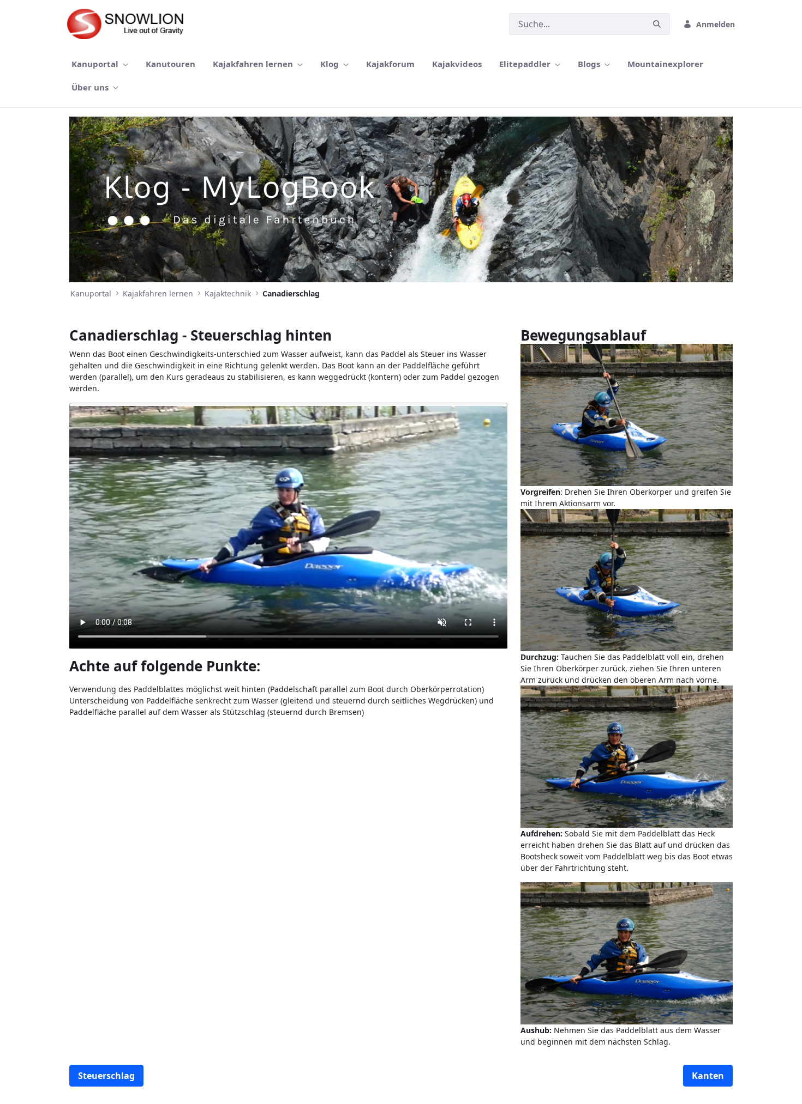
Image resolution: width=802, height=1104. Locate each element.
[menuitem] (100, 64)
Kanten (708, 1076)
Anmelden (715, 24)
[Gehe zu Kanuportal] (130, 24)
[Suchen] (657, 24)
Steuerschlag (106, 1076)
